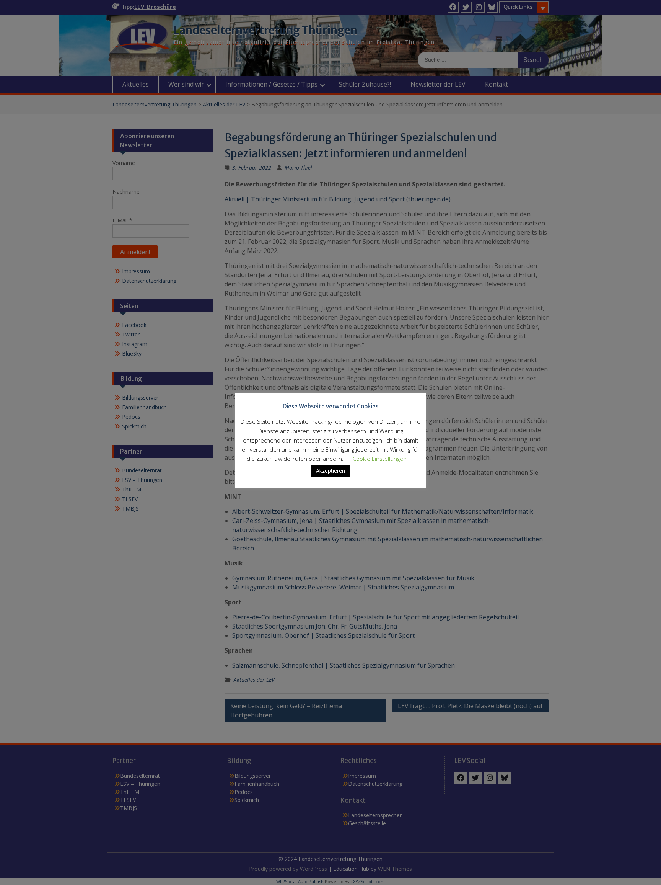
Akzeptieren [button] (330, 470)
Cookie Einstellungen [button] (380, 458)
